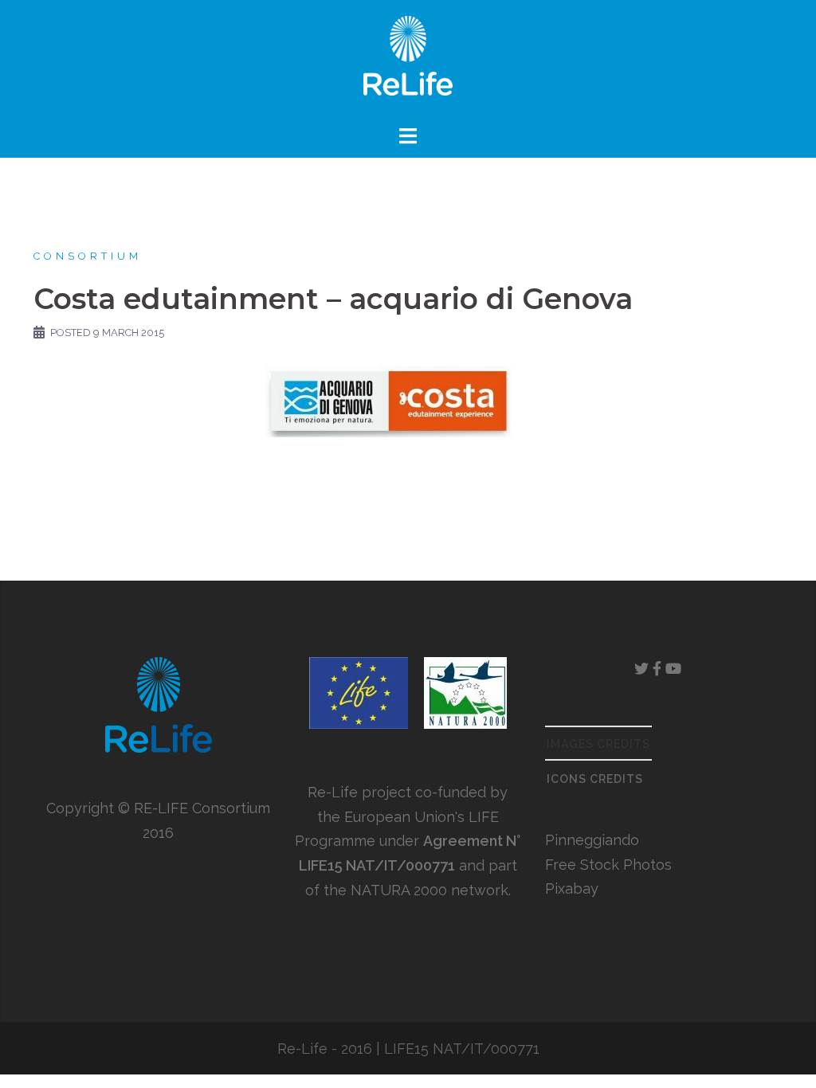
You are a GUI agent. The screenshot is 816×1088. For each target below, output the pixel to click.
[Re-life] (408, 60)
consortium (87, 256)
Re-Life (302, 1048)
